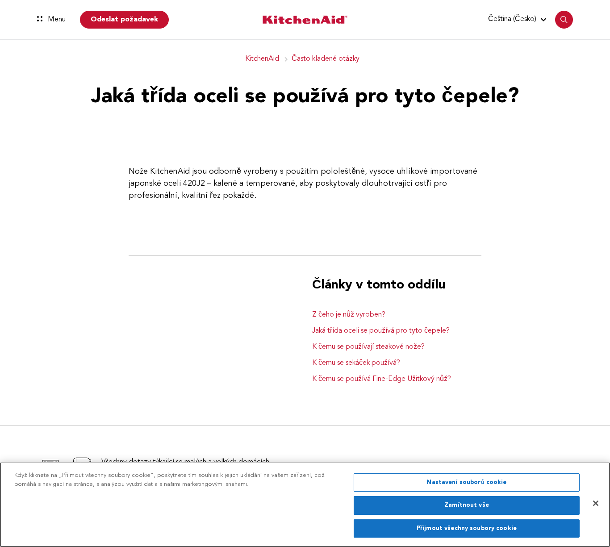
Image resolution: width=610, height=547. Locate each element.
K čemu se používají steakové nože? (368, 347)
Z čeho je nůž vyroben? (348, 314)
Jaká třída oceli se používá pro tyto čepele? (381, 330)
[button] (518, 19)
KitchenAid (262, 59)
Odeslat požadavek (124, 19)
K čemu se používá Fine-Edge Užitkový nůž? (381, 379)
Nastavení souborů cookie (466, 482)
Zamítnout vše (466, 506)
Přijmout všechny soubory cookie (467, 528)
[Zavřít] (596, 503)
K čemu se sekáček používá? (356, 363)
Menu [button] (56, 19)
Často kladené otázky (325, 59)
